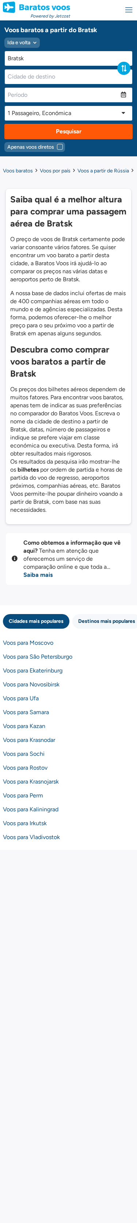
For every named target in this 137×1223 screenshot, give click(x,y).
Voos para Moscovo (28, 642)
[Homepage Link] (36, 7)
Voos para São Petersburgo (37, 656)
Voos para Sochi (24, 753)
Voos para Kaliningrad (30, 809)
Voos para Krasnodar (29, 739)
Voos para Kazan (24, 726)
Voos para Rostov (25, 767)
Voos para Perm (23, 795)
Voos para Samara (26, 712)
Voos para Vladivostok (31, 837)
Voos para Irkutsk (25, 823)
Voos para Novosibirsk (31, 684)
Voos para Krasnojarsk (31, 781)
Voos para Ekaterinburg (32, 670)
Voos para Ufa (21, 698)
